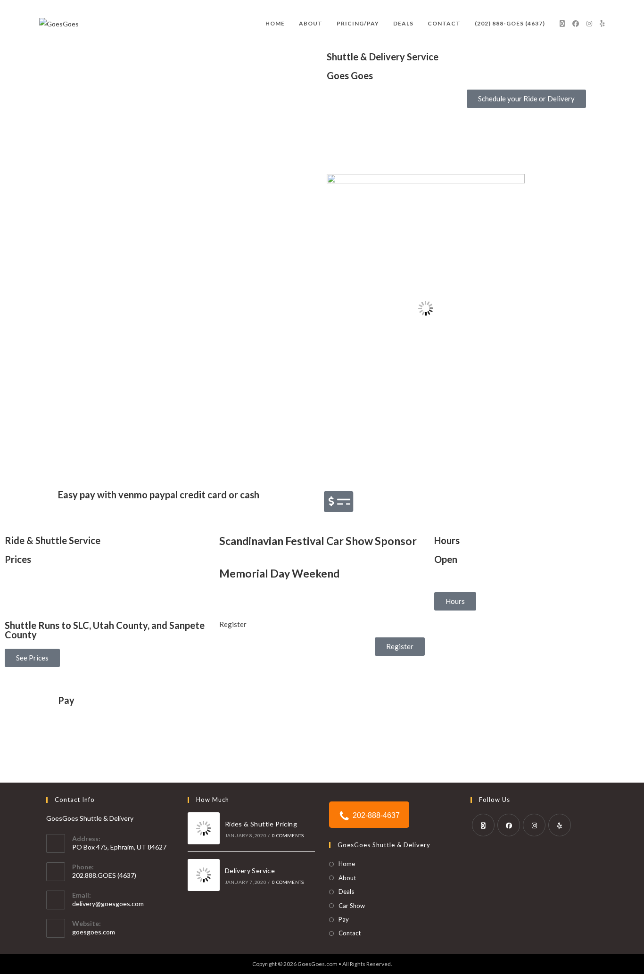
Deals (346, 891)
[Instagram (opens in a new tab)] (589, 23)
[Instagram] (534, 825)
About (347, 878)
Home (347, 863)
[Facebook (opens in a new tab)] (576, 23)
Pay (66, 700)
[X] (483, 825)
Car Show (352, 905)
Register (233, 624)
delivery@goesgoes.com (108, 904)
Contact (350, 933)
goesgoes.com (93, 932)
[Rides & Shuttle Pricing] (204, 828)
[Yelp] (559, 825)
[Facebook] (508, 825)
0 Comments (288, 835)
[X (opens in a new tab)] (562, 23)
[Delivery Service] (204, 875)
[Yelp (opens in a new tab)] (602, 23)
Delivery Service (250, 871)
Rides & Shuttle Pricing (261, 824)
